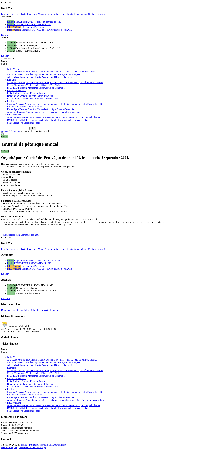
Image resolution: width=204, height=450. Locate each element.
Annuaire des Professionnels (20, 117)
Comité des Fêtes (78, 104)
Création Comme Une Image (32, 447)
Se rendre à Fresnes (88, 71)
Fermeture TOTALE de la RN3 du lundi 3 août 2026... (48, 30)
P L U (57, 85)
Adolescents (20, 106)
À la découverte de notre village (22, 71)
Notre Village (13, 69)
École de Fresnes (38, 93)
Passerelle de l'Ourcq (51, 77)
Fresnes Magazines (29, 88)
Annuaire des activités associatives (42, 112)
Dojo (36, 74)
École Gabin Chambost (50, 74)
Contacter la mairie (97, 14)
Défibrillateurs (14, 120)
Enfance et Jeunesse (16, 90)
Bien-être (32, 109)
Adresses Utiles (51, 98)
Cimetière (28, 74)
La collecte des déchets (26, 14)
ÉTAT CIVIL (47, 85)
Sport (16, 109)
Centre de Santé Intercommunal (65, 117)
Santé (9, 122)
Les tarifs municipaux (77, 14)
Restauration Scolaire (17, 96)
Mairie (17, 77)
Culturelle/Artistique (46, 109)
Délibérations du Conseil (91, 82)
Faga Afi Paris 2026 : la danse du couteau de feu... (38, 21)
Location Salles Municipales (59, 120)
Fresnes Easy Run (95, 104)
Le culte (84, 117)
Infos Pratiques (14, 27)
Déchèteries (94, 117)
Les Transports (8, 14)
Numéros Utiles (80, 120)
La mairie (11, 79)
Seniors (38, 106)
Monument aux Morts (30, 77)
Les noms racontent (55, 71)
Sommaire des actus (30, 235)
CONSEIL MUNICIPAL (37, 82)
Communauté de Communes (52, 88)
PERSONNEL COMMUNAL (64, 82)
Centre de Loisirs (15, 74)
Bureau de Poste (42, 117)
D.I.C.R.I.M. (13, 88)
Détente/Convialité (65, 109)
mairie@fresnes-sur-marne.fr (34, 444)
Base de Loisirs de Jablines (44, 104)
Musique (11, 104)
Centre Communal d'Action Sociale (24, 85)
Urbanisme (28, 122)
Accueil (5, 131)
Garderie (25, 93)
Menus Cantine (45, 14)
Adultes (30, 106)
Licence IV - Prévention (33, 27)
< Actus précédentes (10, 235)
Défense (23, 109)
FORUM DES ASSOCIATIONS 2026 (32, 24)
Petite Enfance (14, 93)
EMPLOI (25, 120)
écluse (10, 77)
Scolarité (32, 96)
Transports (18, 122)
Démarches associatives (70, 112)
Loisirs (10, 21)
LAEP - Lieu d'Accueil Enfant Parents (25, 98)
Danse (10, 109)
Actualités (15, 131)
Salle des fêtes (68, 77)
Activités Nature (23, 104)
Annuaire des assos (16, 112)
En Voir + (5, 35)
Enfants (10, 106)
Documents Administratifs (13, 310)
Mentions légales (9, 447)
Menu (4, 61)
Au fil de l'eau (71, 71)
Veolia (37, 122)
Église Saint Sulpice (71, 74)
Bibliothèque (64, 104)
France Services (38, 120)
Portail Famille (60, 14)
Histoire (41, 71)
